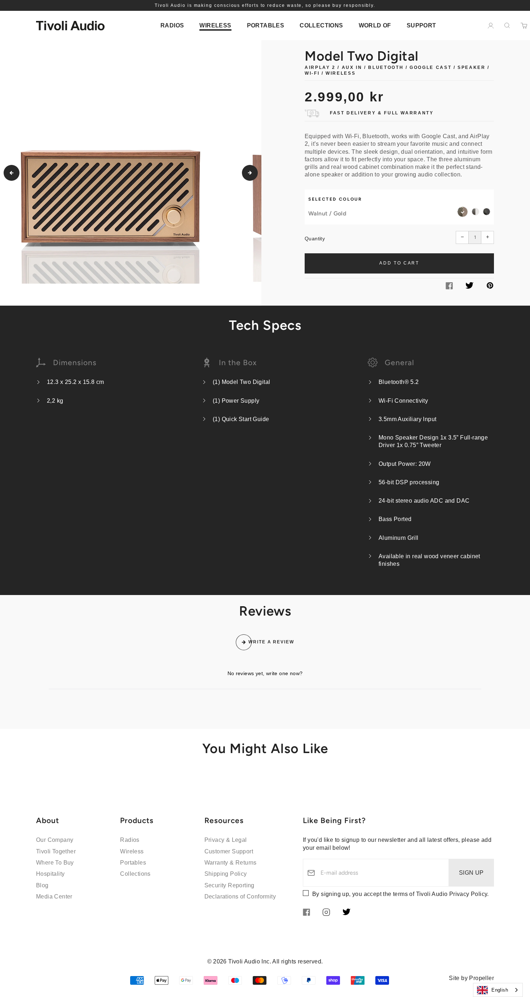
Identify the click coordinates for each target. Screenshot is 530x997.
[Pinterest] (490, 287)
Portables (133, 863)
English (499, 990)
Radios (129, 840)
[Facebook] (449, 287)
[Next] (250, 173)
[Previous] (11, 173)
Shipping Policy (225, 874)
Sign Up (471, 873)
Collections (135, 874)
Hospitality (50, 874)
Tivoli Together (56, 851)
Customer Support (228, 851)
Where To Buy (55, 863)
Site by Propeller (471, 978)
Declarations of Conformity (240, 896)
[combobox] (498, 990)
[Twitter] (469, 287)
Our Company (54, 840)
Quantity (315, 238)
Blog (42, 885)
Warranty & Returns (230, 863)
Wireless (131, 851)
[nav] (172, 25)
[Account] (491, 26)
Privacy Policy (468, 894)
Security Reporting (229, 885)
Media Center (54, 896)
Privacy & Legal (225, 840)
